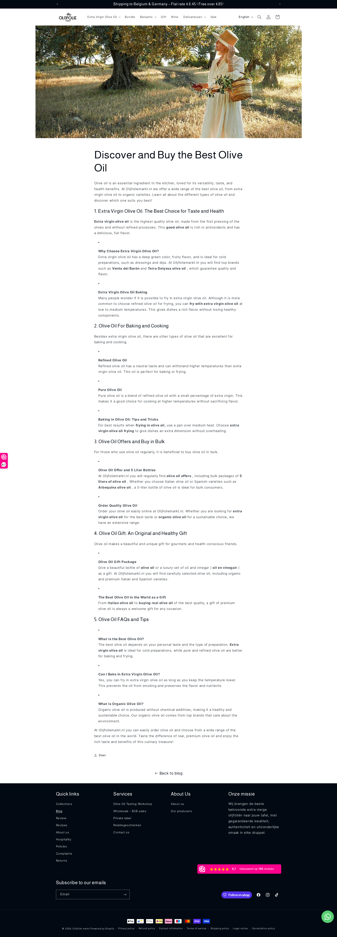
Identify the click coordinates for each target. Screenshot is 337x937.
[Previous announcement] (57, 4)
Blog (59, 811)
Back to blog (171, 773)
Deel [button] (102, 755)
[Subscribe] (124, 894)
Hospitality (63, 839)
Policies (61, 846)
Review (61, 818)
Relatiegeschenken (127, 825)
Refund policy (147, 928)
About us (62, 832)
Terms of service (197, 928)
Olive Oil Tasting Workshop (132, 804)
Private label (122, 818)
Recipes (61, 825)
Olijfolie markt (81, 928)
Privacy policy (126, 928)
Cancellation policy (263, 928)
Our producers (181, 811)
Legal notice (240, 928)
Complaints (64, 853)
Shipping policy (220, 928)
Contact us (121, 832)
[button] (103, 17)
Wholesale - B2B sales (129, 811)
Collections (64, 804)
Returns (61, 860)
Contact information (171, 928)
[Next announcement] (280, 4)
